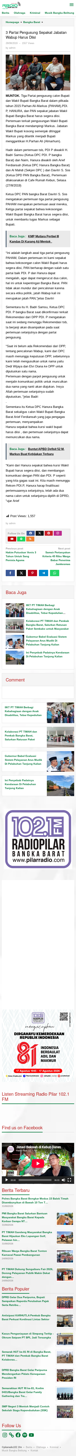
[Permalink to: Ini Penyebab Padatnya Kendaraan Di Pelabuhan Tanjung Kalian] (15, 658)
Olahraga (41, 1447)
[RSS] (30, 539)
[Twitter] (40, 533)
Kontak (34, 1450)
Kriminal (54, 1447)
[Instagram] (58, 533)
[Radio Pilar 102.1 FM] (11, 5)
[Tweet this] (21, 573)
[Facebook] (31, 533)
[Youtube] (12, 539)
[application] (38, 944)
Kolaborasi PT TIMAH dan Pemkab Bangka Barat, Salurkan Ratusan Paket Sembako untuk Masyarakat (47, 624)
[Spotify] (21, 539)
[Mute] (63, 1180)
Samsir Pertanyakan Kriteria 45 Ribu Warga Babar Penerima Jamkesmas (56, 556)
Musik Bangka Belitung (14, 1450)
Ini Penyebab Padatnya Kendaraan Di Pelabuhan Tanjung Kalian (20, 784)
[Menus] (71, 5)
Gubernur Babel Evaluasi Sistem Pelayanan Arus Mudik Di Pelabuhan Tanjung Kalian (46, 640)
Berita (29, 1447)
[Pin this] (32, 573)
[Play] (6, 1180)
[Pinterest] (49, 533)
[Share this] (10, 573)
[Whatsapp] (54, 573)
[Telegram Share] (43, 573)
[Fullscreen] (69, 1180)
